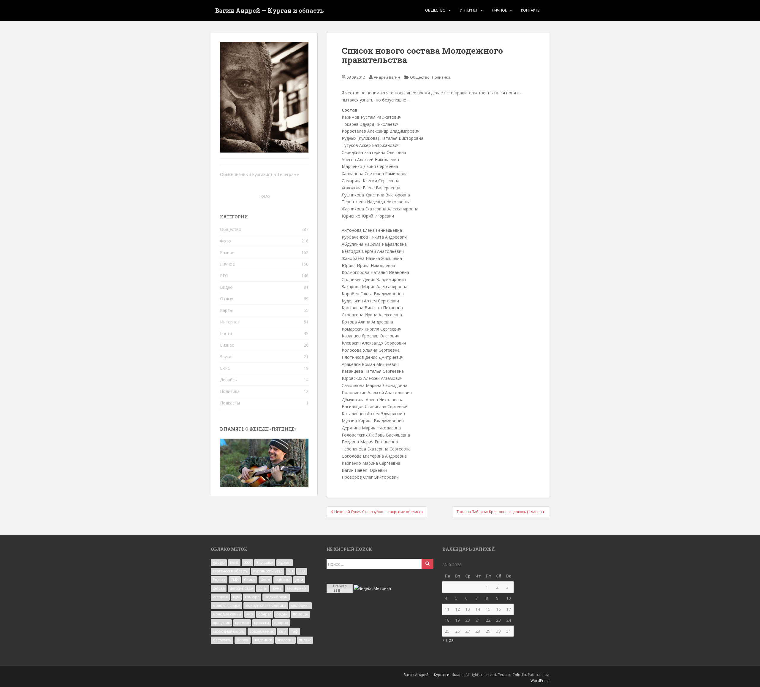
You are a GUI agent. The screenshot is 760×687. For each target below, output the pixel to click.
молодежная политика (266, 605)
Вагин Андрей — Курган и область (269, 10)
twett (234, 562)
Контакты (530, 10)
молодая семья (226, 605)
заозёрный (297, 588)
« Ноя (448, 640)
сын (282, 631)
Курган (284, 562)
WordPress (540, 680)
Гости (226, 333)
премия (242, 622)
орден (282, 614)
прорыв (281, 622)
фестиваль (222, 639)
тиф (294, 631)
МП (290, 571)
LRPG (225, 368)
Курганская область (230, 571)
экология (285, 639)
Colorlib (519, 674)
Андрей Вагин (387, 77)
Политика (441, 77)
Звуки (225, 356)
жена (276, 588)
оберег (264, 614)
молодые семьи (227, 614)
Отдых (226, 299)
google (219, 562)
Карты (226, 310)
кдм (236, 596)
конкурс (252, 596)
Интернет (469, 10)
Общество (435, 10)
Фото (225, 241)
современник (262, 631)
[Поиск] (427, 564)
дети (299, 579)
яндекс (305, 639)
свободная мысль (228, 631)
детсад (218, 588)
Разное (227, 252)
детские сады (241, 588)
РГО (224, 275)
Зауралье (264, 562)
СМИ (235, 579)
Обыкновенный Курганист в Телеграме (259, 174)
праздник (221, 622)
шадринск (263, 639)
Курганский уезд (267, 571)
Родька (219, 579)
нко (249, 614)
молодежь (300, 605)
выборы (283, 579)
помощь (300, 614)
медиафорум (276, 596)
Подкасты (230, 403)
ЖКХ (247, 562)
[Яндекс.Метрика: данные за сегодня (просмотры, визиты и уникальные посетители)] (372, 588)
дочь (262, 588)
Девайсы (229, 380)
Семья (249, 579)
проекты (261, 622)
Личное (499, 10)
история (220, 596)
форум (242, 639)
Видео (226, 287)
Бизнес (227, 345)
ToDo (264, 196)
